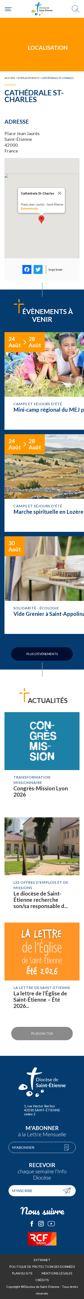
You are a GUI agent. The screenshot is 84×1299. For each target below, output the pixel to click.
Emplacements (28, 78)
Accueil (9, 78)
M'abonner (23, 1147)
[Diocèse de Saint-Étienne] (42, 9)
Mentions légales (57, 1273)
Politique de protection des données (42, 1266)
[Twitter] (38, 269)
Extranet (42, 1260)
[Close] (59, 193)
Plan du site (22, 1273)
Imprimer (55, 269)
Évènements (29, 208)
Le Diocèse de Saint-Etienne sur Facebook (32, 1224)
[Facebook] (26, 269)
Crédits (42, 1280)
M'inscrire (22, 1190)
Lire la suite (42, 762)
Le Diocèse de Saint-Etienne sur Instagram (41, 1224)
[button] (41, 219)
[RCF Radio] (42, 1239)
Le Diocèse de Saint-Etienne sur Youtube (51, 1224)
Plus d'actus (42, 1033)
